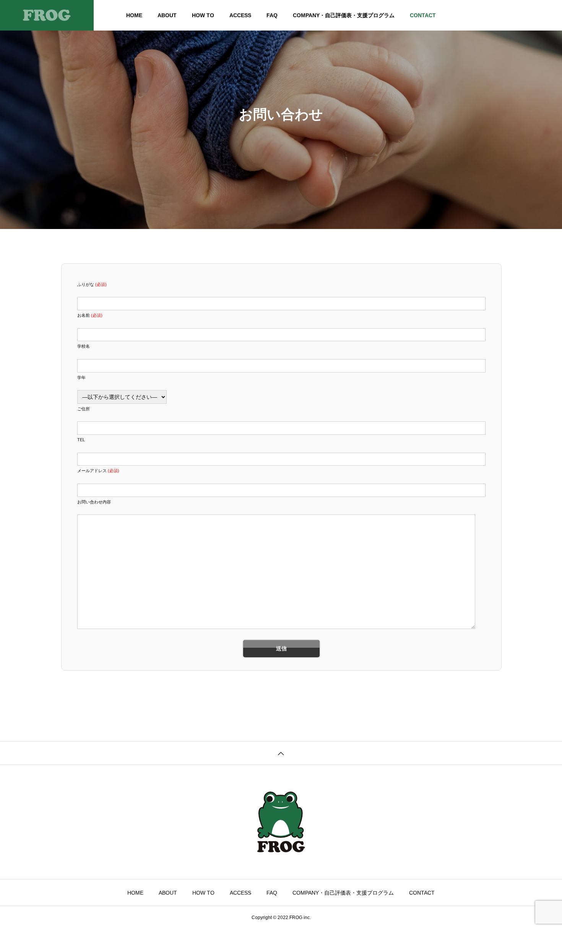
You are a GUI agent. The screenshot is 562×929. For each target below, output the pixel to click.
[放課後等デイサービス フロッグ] (47, 15)
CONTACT (423, 15)
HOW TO (203, 15)
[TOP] (281, 752)
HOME (134, 15)
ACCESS (240, 15)
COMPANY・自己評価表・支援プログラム (344, 15)
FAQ (272, 15)
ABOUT (167, 15)
